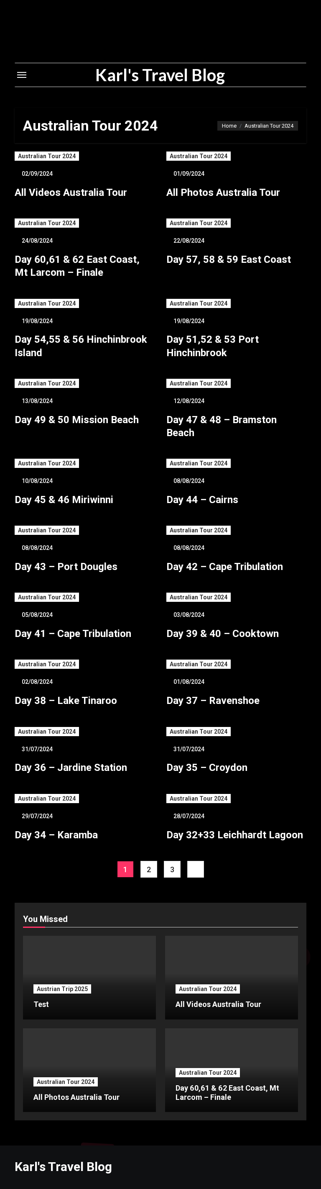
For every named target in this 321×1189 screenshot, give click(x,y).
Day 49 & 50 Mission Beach (77, 420)
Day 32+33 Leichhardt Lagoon (234, 835)
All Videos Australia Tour (71, 192)
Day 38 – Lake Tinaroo (66, 700)
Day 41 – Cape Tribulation (73, 633)
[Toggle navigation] (21, 75)
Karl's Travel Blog (160, 75)
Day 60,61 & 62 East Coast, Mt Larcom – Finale (227, 1093)
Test (41, 1004)
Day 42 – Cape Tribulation (224, 567)
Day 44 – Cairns (202, 500)
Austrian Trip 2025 (62, 989)
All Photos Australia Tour (223, 192)
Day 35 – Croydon (206, 767)
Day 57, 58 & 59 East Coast (228, 259)
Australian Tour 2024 (47, 156)
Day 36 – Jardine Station (71, 767)
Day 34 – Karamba (56, 835)
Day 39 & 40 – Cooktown (222, 633)
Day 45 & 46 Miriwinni (64, 500)
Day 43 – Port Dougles (66, 567)
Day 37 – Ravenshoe (213, 700)
